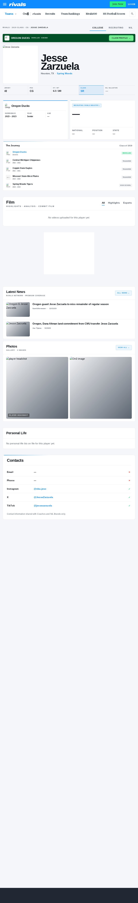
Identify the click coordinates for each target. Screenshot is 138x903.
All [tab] (103, 202)
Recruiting (116, 28)
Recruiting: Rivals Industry (87, 105)
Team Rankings (70, 13)
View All (124, 347)
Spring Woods (64, 73)
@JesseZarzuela (43, 497)
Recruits (50, 13)
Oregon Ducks (20, 152)
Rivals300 (91, 13)
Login (131, 4)
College (97, 28)
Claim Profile (121, 38)
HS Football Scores (114, 13)
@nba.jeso (40, 488)
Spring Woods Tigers (23, 184)
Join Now (117, 4)
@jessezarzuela (43, 505)
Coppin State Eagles (22, 168)
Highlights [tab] (114, 202)
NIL (131, 28)
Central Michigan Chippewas (26, 160)
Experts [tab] (127, 202)
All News (123, 293)
